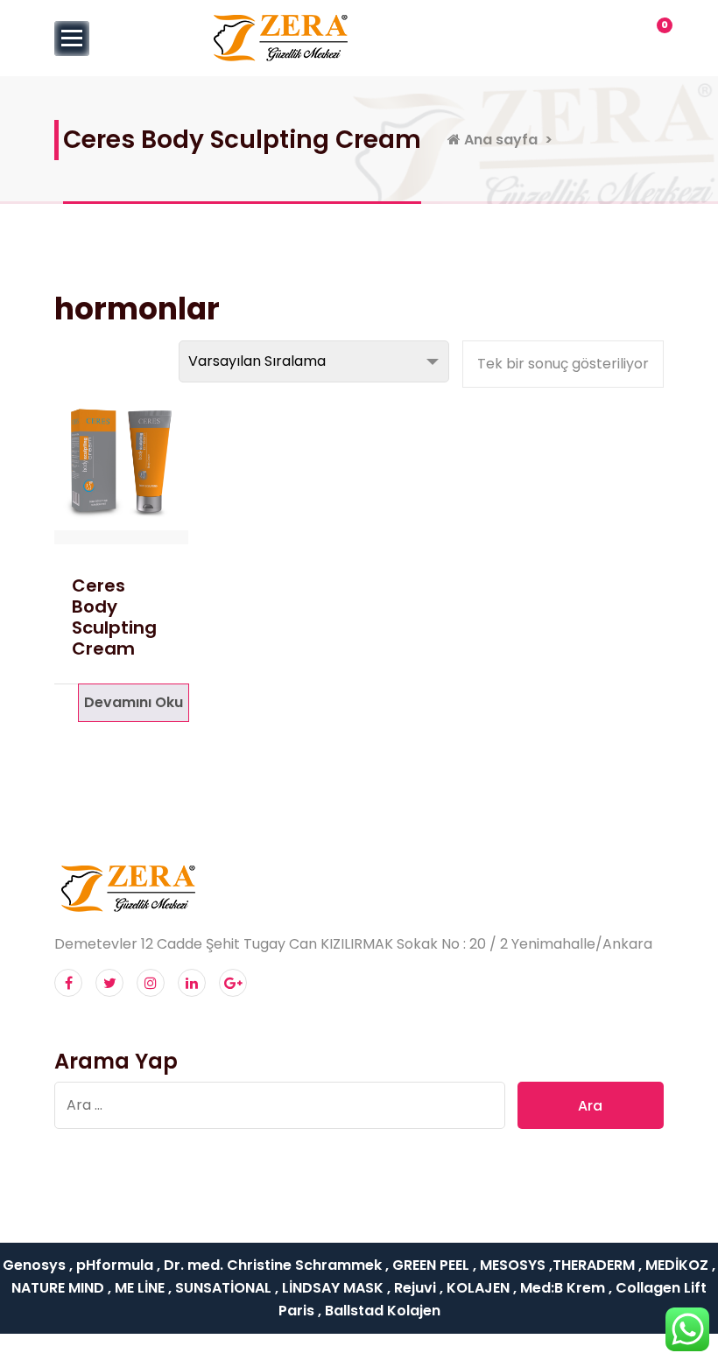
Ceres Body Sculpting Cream (114, 617)
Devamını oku (133, 702)
